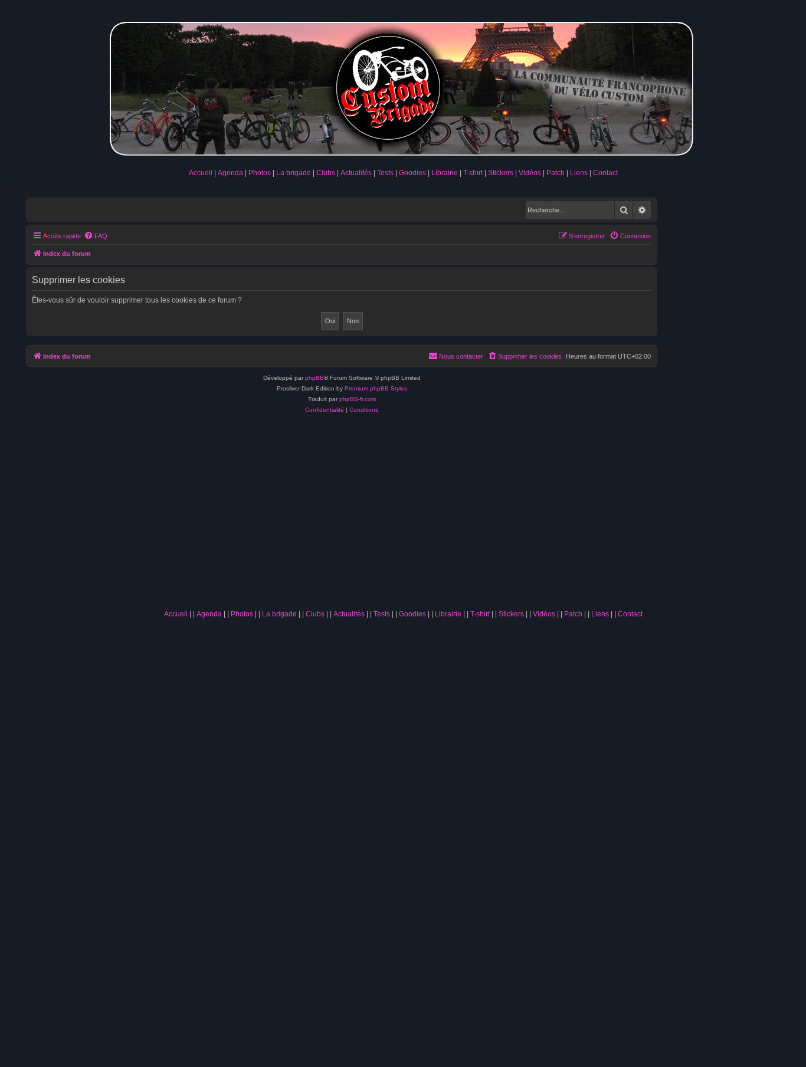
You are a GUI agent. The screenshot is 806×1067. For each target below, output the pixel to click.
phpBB (314, 378)
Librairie (444, 173)
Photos (259, 173)
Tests (385, 173)
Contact (605, 173)
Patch (555, 173)
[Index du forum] (403, 86)
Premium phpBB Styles (376, 388)
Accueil (200, 173)
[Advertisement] (403, 515)
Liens (579, 173)
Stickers (500, 173)
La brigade (293, 173)
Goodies (412, 173)
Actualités (356, 173)
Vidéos (530, 173)
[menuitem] (95, 236)
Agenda (230, 173)
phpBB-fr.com (357, 399)
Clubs (325, 173)
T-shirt (473, 173)
